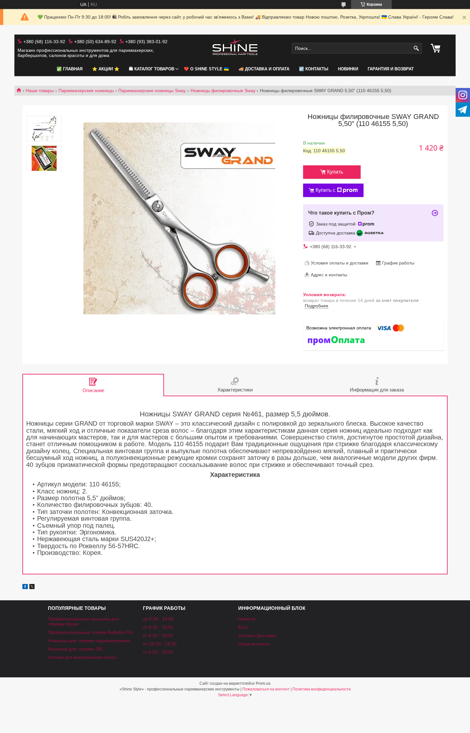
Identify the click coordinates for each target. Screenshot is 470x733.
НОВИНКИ (348, 69)
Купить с (325, 190)
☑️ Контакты (313, 69)
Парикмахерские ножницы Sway (152, 90)
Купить (335, 172)
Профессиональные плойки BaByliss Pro (90, 632)
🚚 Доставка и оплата (264, 69)
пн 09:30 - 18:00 (159, 643)
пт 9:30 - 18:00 (158, 627)
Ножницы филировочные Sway (223, 90)
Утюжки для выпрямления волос (82, 657)
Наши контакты (254, 643)
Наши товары (40, 90)
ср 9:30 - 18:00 (158, 618)
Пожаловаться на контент (266, 689)
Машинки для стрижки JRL (76, 648)
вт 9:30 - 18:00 (158, 635)
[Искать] (416, 48)
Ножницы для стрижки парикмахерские (89, 640)
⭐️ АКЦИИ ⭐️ (105, 69)
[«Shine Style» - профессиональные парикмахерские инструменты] (235, 48)
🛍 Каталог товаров (151, 69)
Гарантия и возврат (391, 69)
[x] (32, 587)
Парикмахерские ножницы (86, 90)
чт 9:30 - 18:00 (158, 652)
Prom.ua (263, 683)
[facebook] (25, 587)
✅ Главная (69, 69)
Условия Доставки (257, 635)
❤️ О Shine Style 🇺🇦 (206, 69)
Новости (246, 618)
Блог (243, 627)
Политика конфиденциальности (322, 689)
